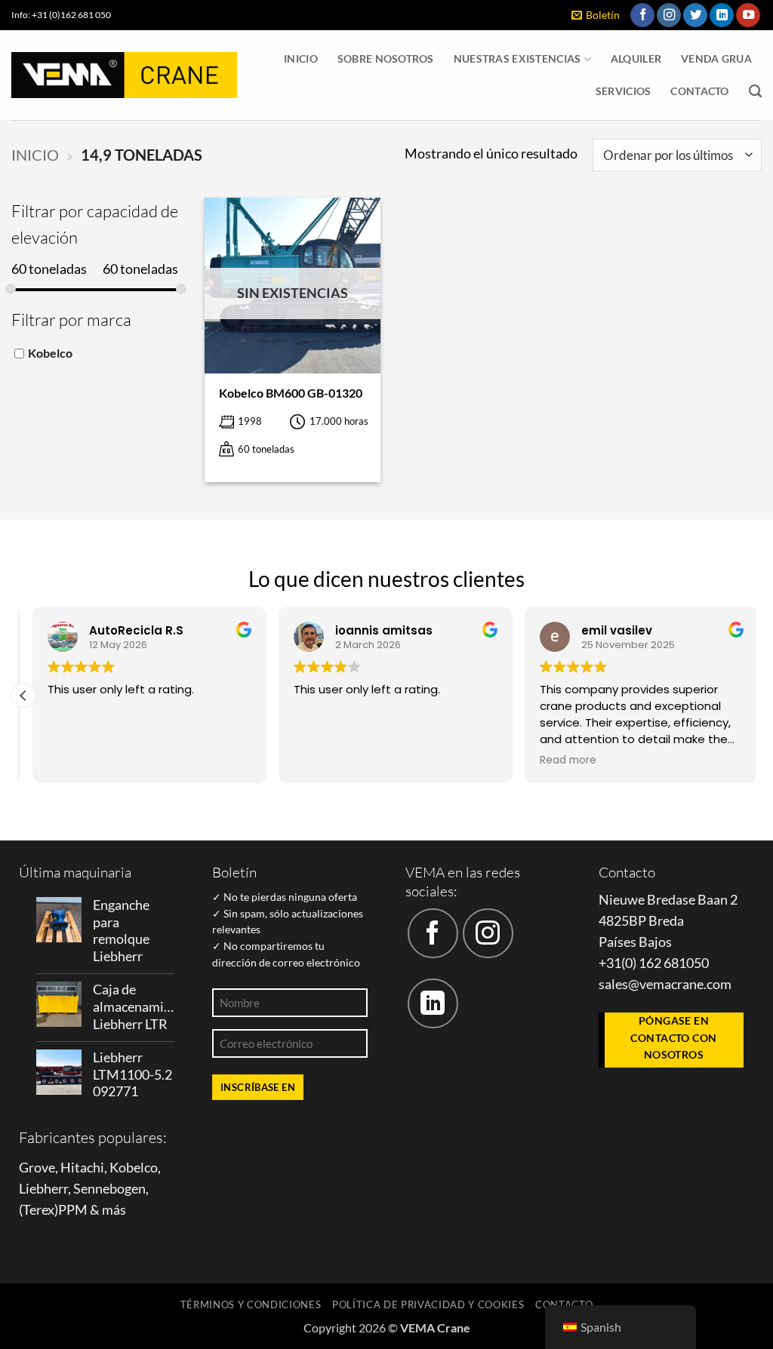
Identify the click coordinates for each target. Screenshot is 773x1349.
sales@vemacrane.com (665, 984)
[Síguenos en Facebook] (642, 15)
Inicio (301, 58)
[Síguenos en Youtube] (748, 15)
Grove (37, 1167)
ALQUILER (636, 58)
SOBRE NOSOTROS (385, 58)
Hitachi (82, 1167)
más (114, 1210)
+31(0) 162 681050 (654, 963)
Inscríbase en (257, 1087)
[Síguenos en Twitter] (695, 15)
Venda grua (716, 58)
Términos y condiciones (251, 1304)
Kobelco (50, 352)
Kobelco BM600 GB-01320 (290, 393)
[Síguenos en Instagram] (669, 15)
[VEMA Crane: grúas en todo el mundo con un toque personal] (124, 75)
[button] (595, 15)
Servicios (623, 91)
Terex (38, 1210)
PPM (73, 1210)
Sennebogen (109, 1189)
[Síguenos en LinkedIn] (722, 15)
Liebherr (43, 1189)
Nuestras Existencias (517, 58)
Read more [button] (559, 760)
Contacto (699, 91)
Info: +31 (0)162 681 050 (61, 14)
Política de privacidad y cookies (428, 1304)
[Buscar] (755, 91)
